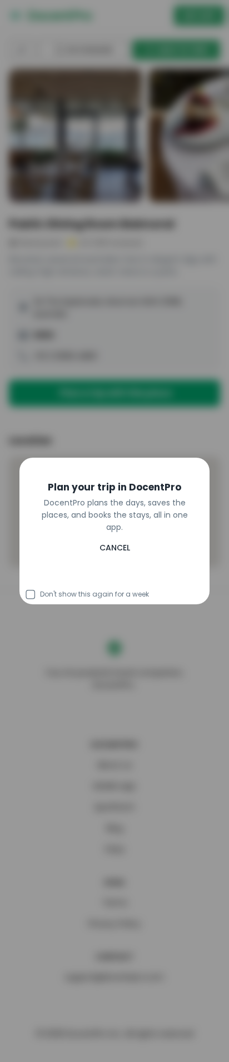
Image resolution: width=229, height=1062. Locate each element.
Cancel (114, 575)
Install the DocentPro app (115, 551)
